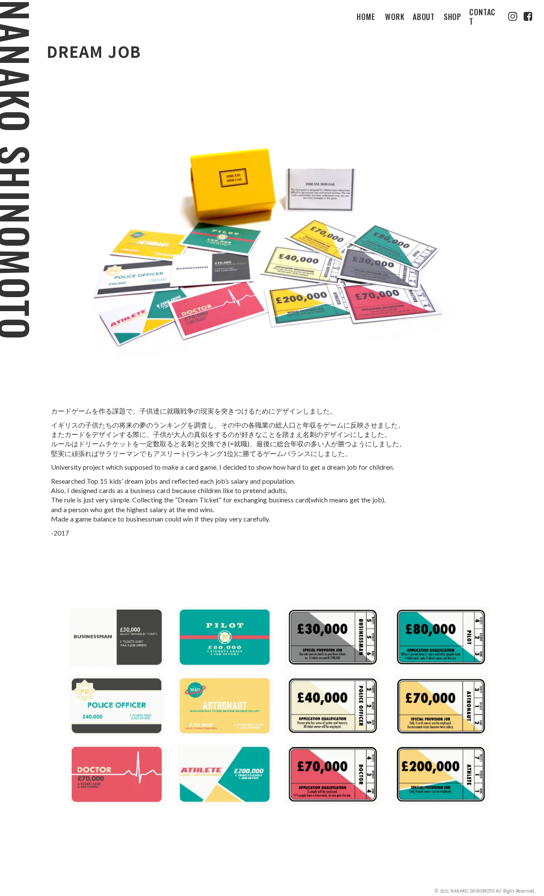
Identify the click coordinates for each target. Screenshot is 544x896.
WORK (395, 17)
